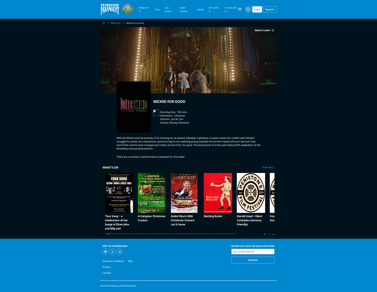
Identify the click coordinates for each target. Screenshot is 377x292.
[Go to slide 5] (115, 233)
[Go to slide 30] (174, 233)
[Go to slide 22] (155, 233)
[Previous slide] (266, 234)
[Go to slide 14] (136, 233)
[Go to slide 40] (198, 233)
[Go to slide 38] (193, 233)
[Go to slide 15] (139, 233)
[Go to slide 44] (207, 233)
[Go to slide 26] (165, 233)
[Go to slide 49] (219, 233)
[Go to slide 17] (143, 233)
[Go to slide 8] (122, 233)
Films (157, 9)
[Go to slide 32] (179, 233)
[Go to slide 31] (176, 233)
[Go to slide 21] (153, 233)
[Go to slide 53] (228, 233)
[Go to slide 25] (162, 233)
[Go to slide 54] (231, 233)
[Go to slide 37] (190, 233)
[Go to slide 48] (216, 233)
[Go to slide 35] (186, 233)
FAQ (130, 261)
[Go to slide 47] (214, 233)
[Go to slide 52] (226, 233)
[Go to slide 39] (195, 233)
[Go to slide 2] (108, 233)
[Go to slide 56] (235, 233)
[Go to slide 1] (106, 233)
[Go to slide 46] (212, 233)
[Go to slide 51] (223, 233)
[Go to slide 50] (221, 233)
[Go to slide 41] (200, 233)
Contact (106, 272)
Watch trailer (263, 30)
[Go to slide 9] (124, 233)
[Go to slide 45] (209, 233)
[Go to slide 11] (129, 233)
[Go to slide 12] (132, 233)
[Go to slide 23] (157, 233)
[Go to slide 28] (169, 233)
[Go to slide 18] (146, 233)
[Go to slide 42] (202, 233)
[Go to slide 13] (134, 233)
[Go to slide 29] (172, 233)
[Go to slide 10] (127, 233)
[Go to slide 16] (141, 233)
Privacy (106, 267)
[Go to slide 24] (160, 233)
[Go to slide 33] (181, 233)
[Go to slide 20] (150, 233)
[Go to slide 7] (120, 233)
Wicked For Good (169, 101)
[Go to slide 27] (167, 233)
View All (267, 167)
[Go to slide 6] (117, 233)
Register (269, 9)
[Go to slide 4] (113, 233)
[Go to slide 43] (205, 233)
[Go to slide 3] (110, 233)
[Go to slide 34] (183, 233)
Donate (200, 9)
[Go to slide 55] (233, 233)
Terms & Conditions (113, 261)
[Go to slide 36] (188, 233)
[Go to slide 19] (148, 233)
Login (257, 9)
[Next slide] (273, 234)
